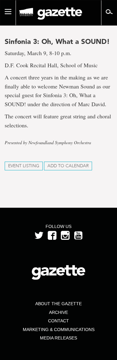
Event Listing (23, 165)
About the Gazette (58, 303)
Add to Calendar (68, 165)
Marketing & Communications (59, 329)
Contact (58, 320)
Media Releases (58, 337)
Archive (58, 312)
